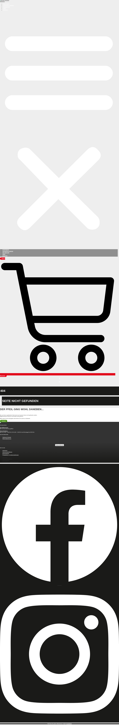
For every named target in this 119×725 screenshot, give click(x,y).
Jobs (4, 8)
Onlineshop (6, 7)
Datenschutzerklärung (7, 452)
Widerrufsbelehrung (6, 438)
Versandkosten (69, 723)
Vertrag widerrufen (59, 445)
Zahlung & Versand (6, 437)
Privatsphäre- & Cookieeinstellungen (10, 455)
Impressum (4, 450)
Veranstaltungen (8, 5)
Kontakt (5, 10)
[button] (59, 130)
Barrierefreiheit (5, 453)
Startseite (6, 4)
